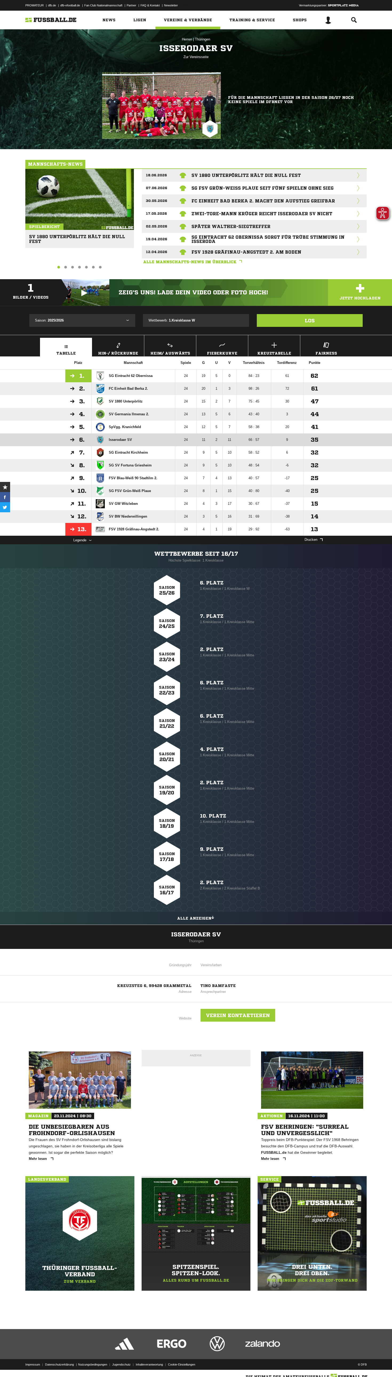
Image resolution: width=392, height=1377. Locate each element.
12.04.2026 (156, 252)
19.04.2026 (156, 239)
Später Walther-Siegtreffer (230, 226)
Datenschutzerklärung (59, 1364)
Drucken (311, 540)
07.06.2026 (156, 188)
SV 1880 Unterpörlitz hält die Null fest (77, 236)
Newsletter (171, 5)
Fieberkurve (222, 353)
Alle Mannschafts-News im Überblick (190, 262)
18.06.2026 (156, 175)
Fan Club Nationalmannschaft (103, 5)
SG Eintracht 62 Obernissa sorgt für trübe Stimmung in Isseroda (268, 239)
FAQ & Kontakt (150, 5)
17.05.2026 (156, 213)
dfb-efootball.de (70, 5)
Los (310, 320)
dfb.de (52, 5)
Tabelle (66, 353)
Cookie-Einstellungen (181, 1364)
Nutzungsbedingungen (92, 1364)
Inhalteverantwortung (149, 1364)
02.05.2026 (156, 226)
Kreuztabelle (274, 353)
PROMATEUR (34, 5)
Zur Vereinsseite (196, 57)
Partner (131, 5)
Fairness (326, 353)
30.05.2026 (156, 200)
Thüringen (202, 39)
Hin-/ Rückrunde (118, 353)
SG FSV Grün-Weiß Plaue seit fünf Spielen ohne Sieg (262, 188)
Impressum (32, 1364)
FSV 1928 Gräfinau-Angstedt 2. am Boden (246, 252)
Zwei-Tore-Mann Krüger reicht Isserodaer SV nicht (261, 214)
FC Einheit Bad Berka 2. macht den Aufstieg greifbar (263, 201)
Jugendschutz (121, 1364)
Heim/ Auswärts (170, 353)
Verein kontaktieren (238, 1015)
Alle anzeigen (194, 918)
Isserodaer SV (196, 934)
